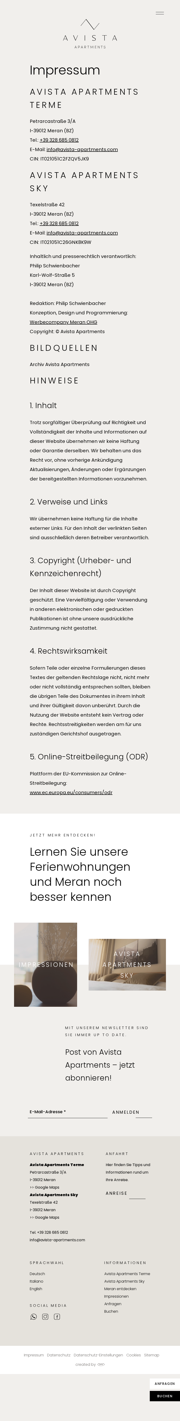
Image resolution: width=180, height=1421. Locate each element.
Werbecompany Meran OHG (63, 322)
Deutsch (37, 1274)
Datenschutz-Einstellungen (98, 1355)
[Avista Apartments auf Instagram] (45, 1316)
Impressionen (46, 964)
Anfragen (165, 1383)
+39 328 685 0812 (59, 140)
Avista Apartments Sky (127, 965)
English (36, 1289)
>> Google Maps (44, 1187)
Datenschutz (59, 1355)
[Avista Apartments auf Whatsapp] (33, 1316)
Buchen (164, 1396)
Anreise (117, 1193)
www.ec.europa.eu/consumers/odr (71, 792)
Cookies (133, 1355)
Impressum (34, 1355)
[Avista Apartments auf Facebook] (57, 1316)
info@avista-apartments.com (82, 149)
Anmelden (126, 1112)
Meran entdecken (120, 1289)
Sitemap (151, 1355)
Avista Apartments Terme (127, 1274)
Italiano (36, 1281)
